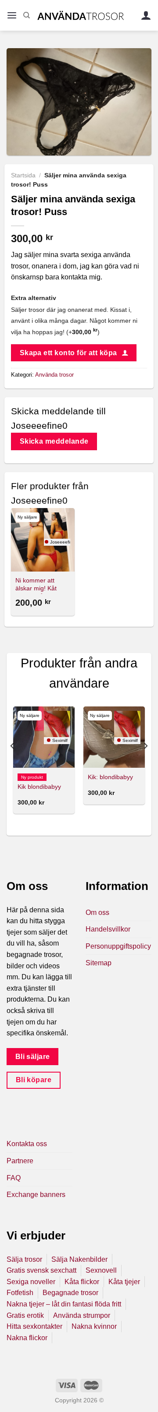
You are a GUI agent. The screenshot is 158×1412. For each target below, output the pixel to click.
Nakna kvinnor (94, 1326)
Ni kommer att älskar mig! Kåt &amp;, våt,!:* (36, 588)
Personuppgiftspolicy (118, 946)
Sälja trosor (24, 1259)
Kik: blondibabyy (110, 777)
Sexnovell (101, 1270)
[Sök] (26, 15)
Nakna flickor (27, 1337)
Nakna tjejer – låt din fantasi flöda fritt (64, 1304)
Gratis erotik (25, 1315)
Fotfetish (20, 1292)
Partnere (20, 1161)
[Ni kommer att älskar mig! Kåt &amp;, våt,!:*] (43, 540)
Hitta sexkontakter (34, 1326)
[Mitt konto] (146, 15)
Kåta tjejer (124, 1281)
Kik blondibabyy (39, 787)
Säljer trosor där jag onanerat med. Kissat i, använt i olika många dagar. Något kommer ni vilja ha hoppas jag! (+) (74, 320)
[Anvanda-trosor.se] (80, 15)
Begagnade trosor (70, 1292)
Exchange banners (36, 1194)
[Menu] (12, 15)
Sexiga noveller (31, 1281)
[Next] (145, 764)
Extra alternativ (33, 297)
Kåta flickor (82, 1281)
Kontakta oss (27, 1143)
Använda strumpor (81, 1315)
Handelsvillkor (108, 929)
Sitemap (98, 963)
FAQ (14, 1178)
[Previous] (12, 764)
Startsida (23, 175)
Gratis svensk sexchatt (41, 1270)
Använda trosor (54, 374)
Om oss (97, 912)
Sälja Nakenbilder (79, 1259)
